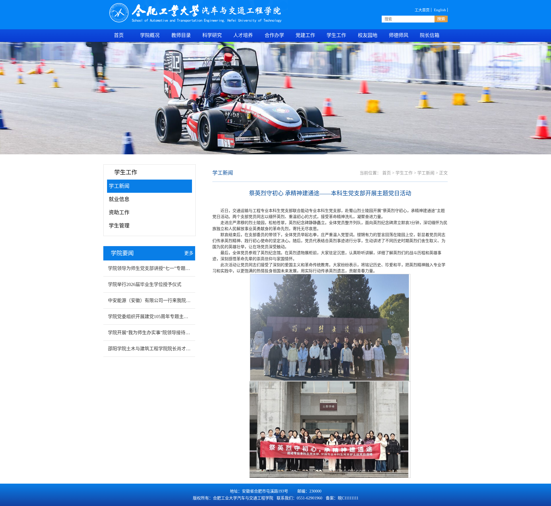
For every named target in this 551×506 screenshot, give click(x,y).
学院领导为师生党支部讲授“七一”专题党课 (151, 268)
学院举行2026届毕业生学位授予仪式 (144, 284)
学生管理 (119, 226)
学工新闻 (119, 186)
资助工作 (119, 212)
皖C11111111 (348, 498)
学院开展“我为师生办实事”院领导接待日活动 (153, 332)
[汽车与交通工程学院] (196, 14)
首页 (386, 173)
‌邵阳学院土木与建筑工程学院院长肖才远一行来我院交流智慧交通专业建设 (183, 348)
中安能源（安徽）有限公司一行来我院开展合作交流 (161, 300)
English (440, 10)
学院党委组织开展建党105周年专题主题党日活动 (157, 316)
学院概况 (150, 35)
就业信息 (119, 199)
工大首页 (422, 10)
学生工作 (404, 173)
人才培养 (243, 35)
